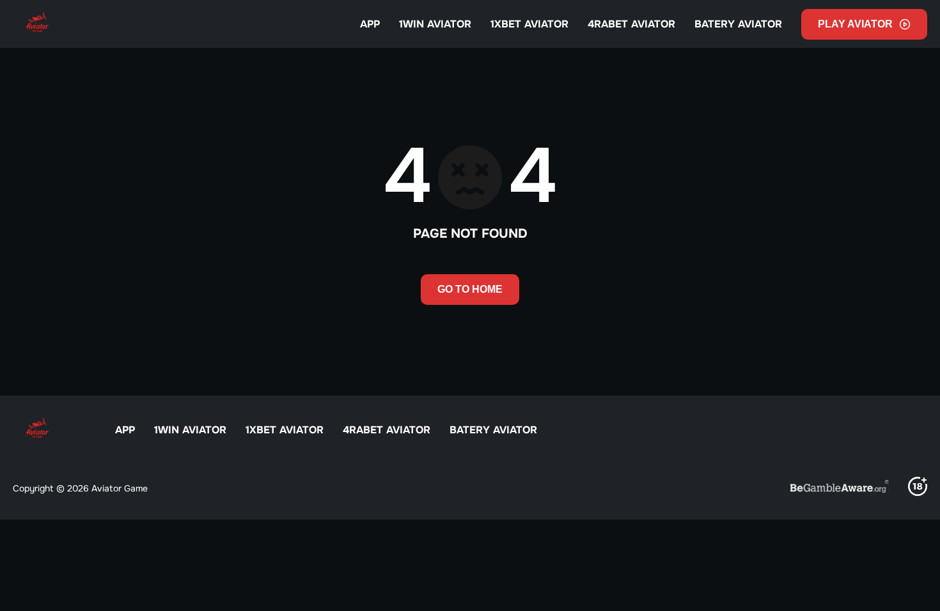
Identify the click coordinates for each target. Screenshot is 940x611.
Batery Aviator (738, 24)
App (370, 24)
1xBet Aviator (529, 24)
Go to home (470, 289)
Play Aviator (855, 24)
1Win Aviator (435, 24)
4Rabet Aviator (631, 24)
